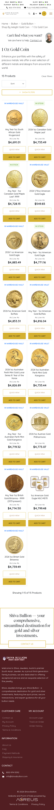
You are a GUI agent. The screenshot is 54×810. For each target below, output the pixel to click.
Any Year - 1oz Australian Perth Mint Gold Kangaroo (14, 437)
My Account (8, 722)
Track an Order (36, 722)
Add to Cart (14, 157)
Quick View (14, 149)
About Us (6, 745)
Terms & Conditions (11, 730)
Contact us (36, 40)
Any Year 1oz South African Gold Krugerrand (14, 132)
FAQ (4, 749)
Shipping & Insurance (12, 757)
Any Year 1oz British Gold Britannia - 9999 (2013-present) (14, 498)
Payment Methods (11, 753)
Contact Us (27, 644)
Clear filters (46, 76)
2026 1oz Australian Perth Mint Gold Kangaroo (40, 372)
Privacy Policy (9, 726)
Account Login (36, 717)
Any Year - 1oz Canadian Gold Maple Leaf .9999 (14, 194)
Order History (35, 726)
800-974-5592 (15, 7)
